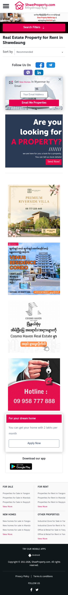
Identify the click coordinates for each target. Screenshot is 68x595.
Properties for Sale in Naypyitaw (16, 502)
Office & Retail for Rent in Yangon (51, 534)
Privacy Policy (22, 576)
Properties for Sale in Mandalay (16, 498)
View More (7, 507)
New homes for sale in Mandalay (16, 526)
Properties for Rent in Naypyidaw (51, 502)
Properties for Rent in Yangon (51, 494)
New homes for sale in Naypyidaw (16, 530)
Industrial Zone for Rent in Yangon (51, 526)
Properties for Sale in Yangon (16, 494)
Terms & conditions (43, 576)
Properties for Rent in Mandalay (51, 498)
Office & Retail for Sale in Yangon (51, 530)
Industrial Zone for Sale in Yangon (51, 521)
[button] (5, 6)
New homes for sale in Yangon (16, 521)
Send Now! (54, 161)
